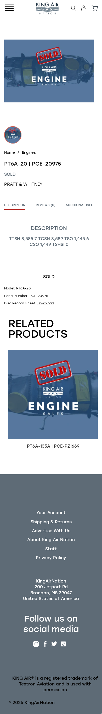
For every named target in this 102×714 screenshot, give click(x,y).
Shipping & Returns (51, 521)
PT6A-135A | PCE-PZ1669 (53, 446)
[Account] (83, 8)
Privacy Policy (51, 557)
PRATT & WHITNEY (23, 184)
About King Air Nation (51, 539)
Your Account (51, 512)
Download (45, 303)
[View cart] (95, 8)
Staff (51, 548)
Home (9, 152)
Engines (29, 152)
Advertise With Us (51, 530)
